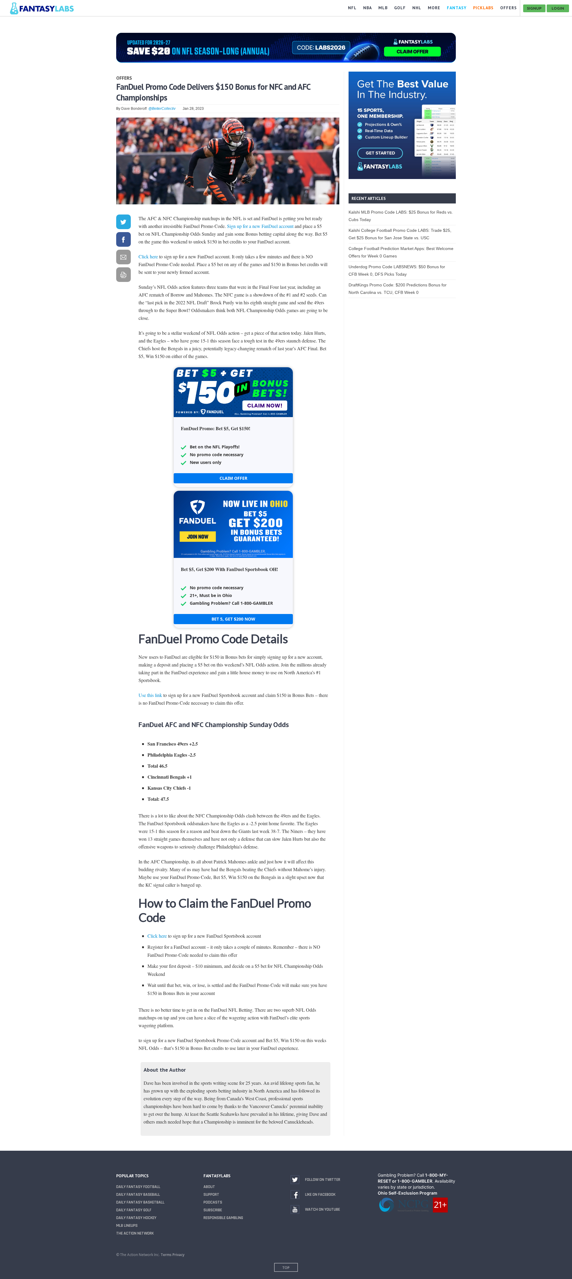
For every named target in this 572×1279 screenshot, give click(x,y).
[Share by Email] (123, 258)
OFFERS (508, 7)
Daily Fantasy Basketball (140, 1202)
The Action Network (135, 1233)
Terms (166, 1254)
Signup (534, 8)
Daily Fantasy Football (138, 1186)
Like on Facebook (320, 1194)
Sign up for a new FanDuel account (260, 226)
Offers (124, 78)
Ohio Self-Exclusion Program (407, 1192)
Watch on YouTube (322, 1209)
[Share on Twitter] (123, 223)
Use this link (150, 695)
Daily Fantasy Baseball (138, 1194)
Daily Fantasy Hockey (136, 1218)
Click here (148, 256)
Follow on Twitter (322, 1179)
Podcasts (212, 1202)
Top (286, 1267)
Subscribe (212, 1210)
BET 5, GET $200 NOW (233, 619)
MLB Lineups (127, 1225)
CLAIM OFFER (233, 478)
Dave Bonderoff (134, 109)
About (209, 1186)
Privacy (178, 1254)
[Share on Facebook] (123, 240)
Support (211, 1194)
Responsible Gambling (223, 1218)
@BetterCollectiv (161, 109)
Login (558, 8)
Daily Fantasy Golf (133, 1210)
